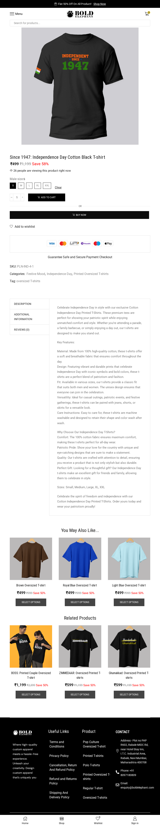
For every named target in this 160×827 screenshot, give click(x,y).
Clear (58, 187)
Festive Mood (36, 274)
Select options (31, 602)
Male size (16, 179)
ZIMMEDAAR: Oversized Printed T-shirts (80, 675)
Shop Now (99, 3)
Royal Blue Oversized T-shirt (80, 585)
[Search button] (147, 23)
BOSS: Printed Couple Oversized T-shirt (31, 675)
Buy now (81, 215)
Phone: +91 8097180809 (128, 772)
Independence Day (59, 274)
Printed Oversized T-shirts (91, 274)
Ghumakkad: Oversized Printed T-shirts (129, 675)
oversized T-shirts (28, 281)
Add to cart (48, 197)
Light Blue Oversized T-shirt (129, 585)
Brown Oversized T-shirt (30, 585)
